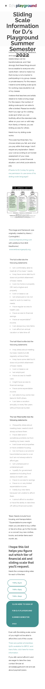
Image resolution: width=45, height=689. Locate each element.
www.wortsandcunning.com (20, 240)
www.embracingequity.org (20, 249)
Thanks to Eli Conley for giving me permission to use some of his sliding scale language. (22, 173)
